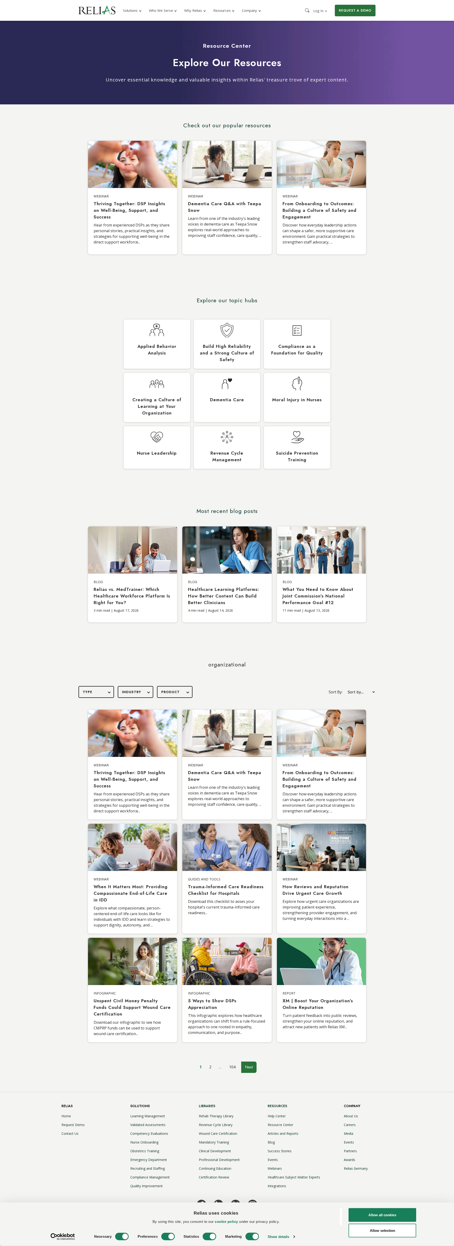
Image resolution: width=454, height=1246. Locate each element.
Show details (278, 1237)
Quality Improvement (146, 1186)
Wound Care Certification (218, 1133)
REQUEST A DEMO (355, 10)
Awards (349, 1159)
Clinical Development (215, 1151)
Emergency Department (148, 1159)
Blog (271, 1142)
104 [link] (232, 1067)
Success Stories (280, 1151)
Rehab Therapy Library (216, 1116)
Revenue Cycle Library (215, 1124)
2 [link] (210, 1067)
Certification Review (214, 1177)
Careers (350, 1124)
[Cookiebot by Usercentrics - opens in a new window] (62, 1236)
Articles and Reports (283, 1133)
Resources (277, 1106)
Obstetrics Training (144, 1151)
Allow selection (382, 1230)
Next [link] (249, 1067)
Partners (350, 1151)
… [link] (220, 1067)
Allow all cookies (382, 1215)
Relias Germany (356, 1168)
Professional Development (219, 1159)
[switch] (168, 1236)
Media (348, 1133)
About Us (351, 1116)
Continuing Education (215, 1168)
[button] (96, 692)
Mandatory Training (214, 1142)
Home (66, 1116)
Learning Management (147, 1116)
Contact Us (70, 1133)
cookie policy (226, 1221)
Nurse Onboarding (144, 1142)
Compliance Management (150, 1177)
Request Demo (73, 1124)
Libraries (207, 1106)
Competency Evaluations (149, 1133)
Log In (320, 10)
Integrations (277, 1186)
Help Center (277, 1116)
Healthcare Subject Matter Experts (294, 1177)
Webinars (275, 1168)
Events (273, 1159)
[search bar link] (307, 10)
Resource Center (280, 1124)
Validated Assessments (148, 1124)
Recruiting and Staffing (147, 1168)
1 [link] (201, 1067)
